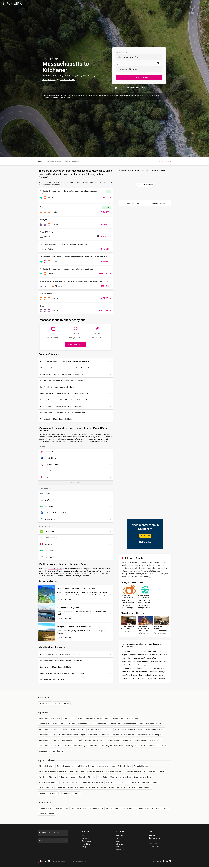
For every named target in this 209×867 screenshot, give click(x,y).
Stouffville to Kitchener (114, 771)
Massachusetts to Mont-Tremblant (151, 729)
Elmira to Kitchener (141, 766)
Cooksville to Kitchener (150, 782)
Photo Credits (154, 844)
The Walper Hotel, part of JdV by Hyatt (143, 628)
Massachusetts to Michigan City (126, 746)
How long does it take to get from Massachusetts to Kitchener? (63, 400)
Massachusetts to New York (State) (126, 718)
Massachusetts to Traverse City (50, 746)
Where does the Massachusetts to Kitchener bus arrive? (61, 654)
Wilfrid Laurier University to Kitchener (52, 771)
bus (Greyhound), (67, 75)
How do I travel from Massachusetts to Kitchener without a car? (64, 393)
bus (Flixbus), (49, 79)
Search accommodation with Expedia (132, 87)
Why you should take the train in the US (74, 627)
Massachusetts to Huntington (76, 746)
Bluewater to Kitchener (64, 788)
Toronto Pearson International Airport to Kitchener (76, 766)
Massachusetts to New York (49, 718)
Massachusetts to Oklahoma (150, 724)
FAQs (59, 161)
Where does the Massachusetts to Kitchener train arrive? (61, 661)
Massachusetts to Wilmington (123, 735)
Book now (145, 535)
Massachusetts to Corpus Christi (153, 746)
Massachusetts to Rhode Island (98, 718)
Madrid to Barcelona (46, 814)
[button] (139, 77)
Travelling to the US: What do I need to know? (76, 588)
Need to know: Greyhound (68, 607)
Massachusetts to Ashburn (49, 740)
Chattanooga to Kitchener (70, 793)
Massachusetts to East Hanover (51, 751)
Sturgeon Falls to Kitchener (93, 782)
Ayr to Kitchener (126, 777)
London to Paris (45, 808)
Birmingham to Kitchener (48, 793)
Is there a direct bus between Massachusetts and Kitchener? (62, 374)
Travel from (121, 53)
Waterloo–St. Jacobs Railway (144, 596)
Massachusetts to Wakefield (98, 735)
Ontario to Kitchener (76, 771)
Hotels (84, 835)
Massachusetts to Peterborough (100, 729)
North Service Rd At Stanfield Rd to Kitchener (122, 782)
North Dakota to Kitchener (48, 782)
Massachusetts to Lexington (101, 746)
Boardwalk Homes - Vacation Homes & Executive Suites (161, 630)
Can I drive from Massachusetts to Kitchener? (57, 667)
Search (40, 161)
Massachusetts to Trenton (94, 740)
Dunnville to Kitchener (105, 788)
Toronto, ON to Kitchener (125, 788)
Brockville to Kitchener (95, 771)
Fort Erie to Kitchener (133, 771)
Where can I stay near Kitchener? (52, 680)
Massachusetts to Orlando (82, 724)
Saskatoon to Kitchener (67, 777)
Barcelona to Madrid (78, 808)
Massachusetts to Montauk (105, 724)
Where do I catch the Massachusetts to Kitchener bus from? (62, 406)
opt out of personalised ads (53, 97)
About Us (119, 835)
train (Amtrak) (67, 79)
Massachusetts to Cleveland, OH (119, 740)
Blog (84, 847)
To (117, 65)
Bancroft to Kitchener (87, 777)
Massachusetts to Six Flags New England (54, 724)
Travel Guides (87, 844)
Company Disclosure (79, 861)
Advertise (119, 844)
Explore (164, 161)
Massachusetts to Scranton (125, 729)
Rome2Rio (126, 651)
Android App (156, 838)
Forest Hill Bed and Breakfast (127, 627)
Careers (118, 841)
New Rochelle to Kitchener (85, 788)
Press (118, 838)
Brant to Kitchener (144, 788)
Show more (76, 483)
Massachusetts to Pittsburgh (74, 729)
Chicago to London (128, 808)
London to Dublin (162, 808)
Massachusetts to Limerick (72, 740)
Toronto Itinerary (45, 703)
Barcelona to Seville (96, 808)
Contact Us (120, 850)
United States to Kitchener (107, 777)
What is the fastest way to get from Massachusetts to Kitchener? (64, 368)
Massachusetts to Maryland (73, 718)
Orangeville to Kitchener (106, 766)
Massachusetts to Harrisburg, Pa (149, 735)
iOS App (154, 835)
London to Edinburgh (146, 808)
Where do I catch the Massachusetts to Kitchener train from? (63, 413)
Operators (75, 161)
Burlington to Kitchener (143, 777)
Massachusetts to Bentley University (147, 740)
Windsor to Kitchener (46, 766)
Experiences (86, 841)
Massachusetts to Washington (73, 735)
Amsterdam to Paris (60, 808)
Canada (139, 558)
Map (66, 161)
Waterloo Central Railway (128, 596)
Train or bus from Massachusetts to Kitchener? (57, 419)
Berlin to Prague (112, 808)
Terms (159, 861)
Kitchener (129, 558)
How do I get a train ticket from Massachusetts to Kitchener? (63, 673)
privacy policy (148, 95)
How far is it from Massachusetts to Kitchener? (57, 387)
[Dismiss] (164, 95)
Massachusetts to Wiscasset (49, 729)
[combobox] (139, 57)
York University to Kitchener (154, 771)
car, (84, 75)
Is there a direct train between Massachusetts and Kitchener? (63, 381)
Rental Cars (86, 838)
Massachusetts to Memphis (49, 735)
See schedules (73, 344)
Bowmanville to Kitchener (70, 782)
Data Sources (154, 847)
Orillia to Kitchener (124, 766)
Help (117, 847)
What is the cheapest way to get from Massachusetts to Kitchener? (65, 361)
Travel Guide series (55, 569)
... (149, 576)
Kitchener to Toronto (61, 703)
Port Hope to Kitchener (47, 777)
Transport (50, 161)
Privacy (153, 861)
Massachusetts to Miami (127, 724)
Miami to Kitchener (46, 788)
